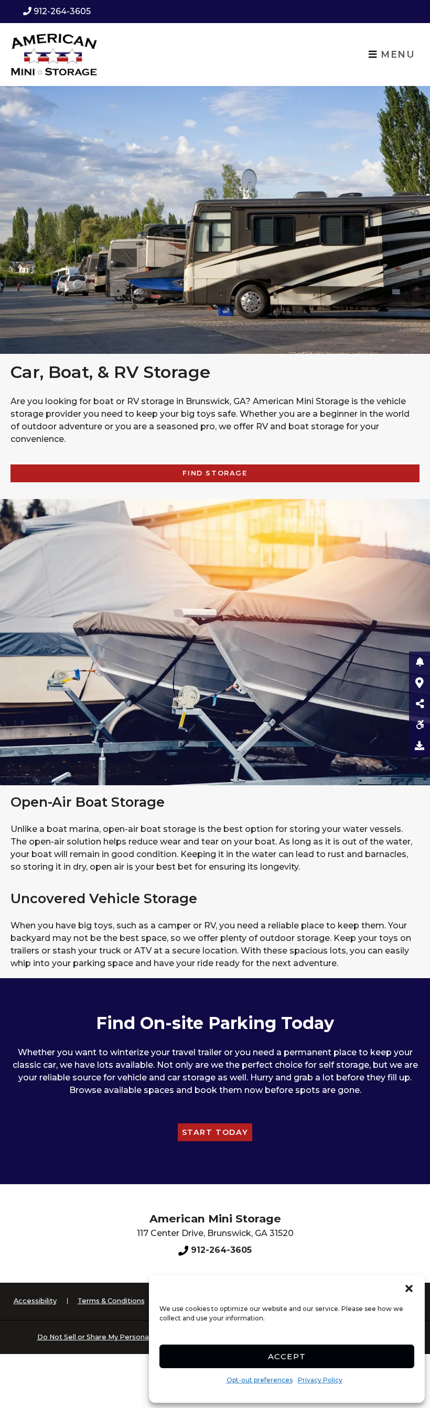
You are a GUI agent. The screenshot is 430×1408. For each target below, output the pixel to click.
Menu (396, 54)
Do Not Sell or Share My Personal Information (115, 1337)
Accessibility (35, 1301)
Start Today (215, 1132)
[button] (409, 1288)
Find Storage (214, 473)
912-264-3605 (62, 11)
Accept (287, 1356)
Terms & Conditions (111, 1301)
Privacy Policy (320, 1380)
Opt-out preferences (260, 1380)
